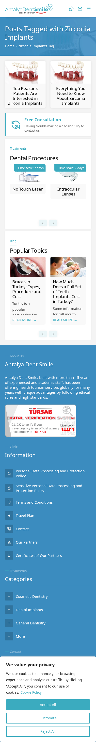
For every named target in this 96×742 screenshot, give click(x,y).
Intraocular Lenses (68, 191)
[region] (48, 699)
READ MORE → (24, 320)
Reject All (48, 731)
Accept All (48, 704)
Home (10, 46)
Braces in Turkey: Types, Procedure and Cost (26, 289)
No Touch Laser (28, 189)
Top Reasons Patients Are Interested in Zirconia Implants (25, 96)
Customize (48, 718)
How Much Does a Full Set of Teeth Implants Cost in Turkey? (67, 291)
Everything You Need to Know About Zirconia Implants (71, 96)
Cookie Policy (31, 692)
